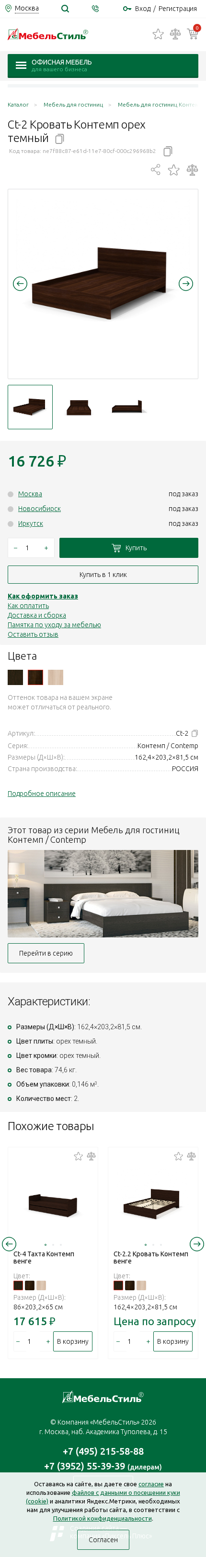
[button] (20, 283)
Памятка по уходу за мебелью (54, 625)
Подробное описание (42, 793)
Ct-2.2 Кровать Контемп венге (151, 1257)
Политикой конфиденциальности (102, 1518)
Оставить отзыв (33, 634)
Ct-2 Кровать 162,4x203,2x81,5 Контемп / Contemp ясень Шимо (55, 677)
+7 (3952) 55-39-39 (103, 1465)
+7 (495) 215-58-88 (103, 1451)
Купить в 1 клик (103, 574)
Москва (30, 494)
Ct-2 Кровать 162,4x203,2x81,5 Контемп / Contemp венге (15, 677)
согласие (151, 1484)
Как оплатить (28, 606)
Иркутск (30, 523)
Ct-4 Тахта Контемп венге (43, 1257)
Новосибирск (39, 508)
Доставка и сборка (37, 615)
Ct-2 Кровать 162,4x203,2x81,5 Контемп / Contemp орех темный (35, 677)
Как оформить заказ (43, 596)
